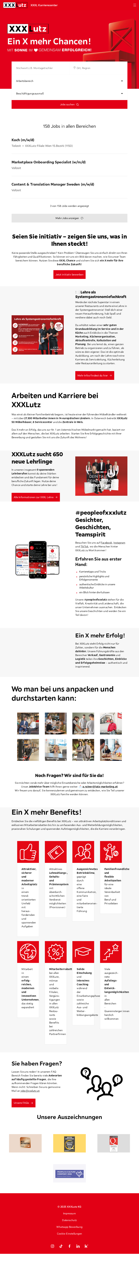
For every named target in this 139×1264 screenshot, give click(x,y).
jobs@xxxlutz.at (30, 1090)
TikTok (84, 546)
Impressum (69, 1213)
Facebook (106, 542)
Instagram (119, 542)
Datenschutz (69, 1220)
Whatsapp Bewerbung (69, 1227)
